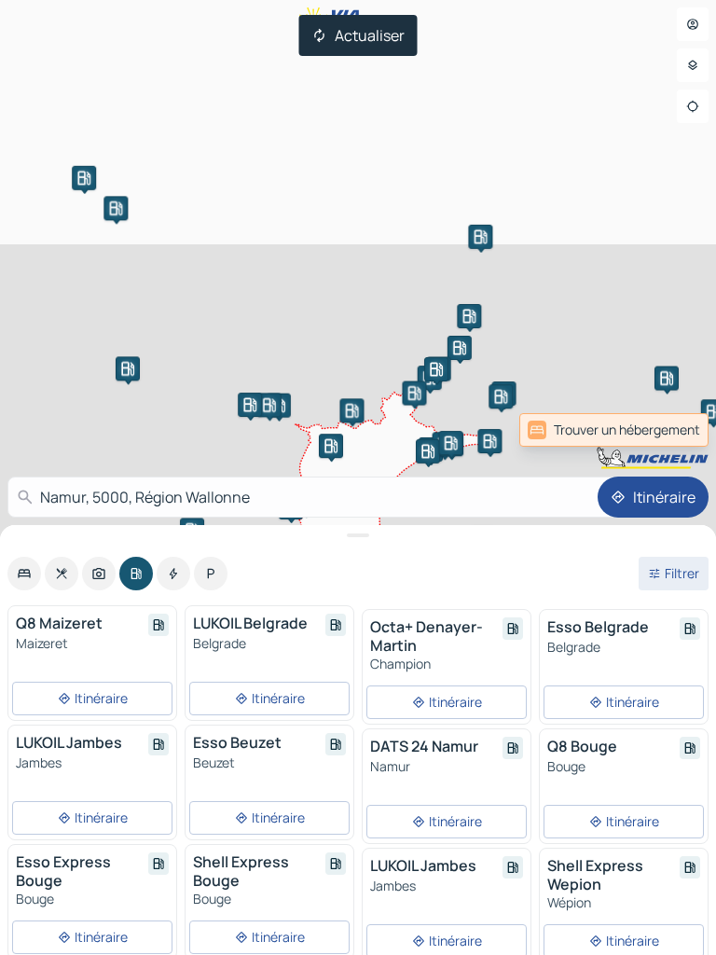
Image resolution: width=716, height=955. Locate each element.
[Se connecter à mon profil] (693, 24)
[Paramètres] (693, 65)
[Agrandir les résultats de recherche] (358, 535)
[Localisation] (693, 106)
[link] (667, 430)
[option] (24, 573)
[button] (469, 316)
